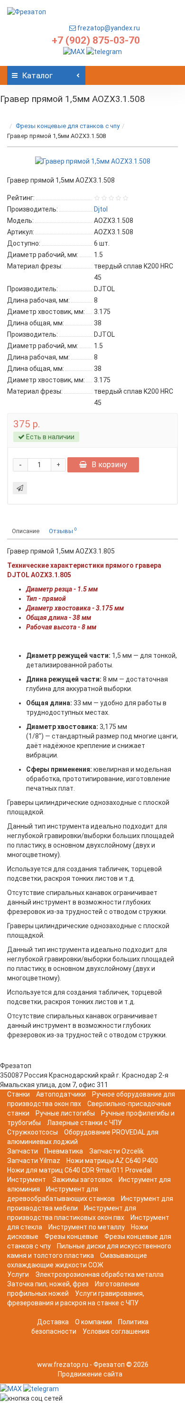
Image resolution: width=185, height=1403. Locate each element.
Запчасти (22, 1151)
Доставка (53, 1322)
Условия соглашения (116, 1331)
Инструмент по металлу (86, 1227)
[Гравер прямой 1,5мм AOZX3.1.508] (92, 161)
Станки (18, 1094)
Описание (25, 531)
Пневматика (63, 1151)
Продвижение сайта (90, 1374)
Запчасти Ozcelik (116, 1151)
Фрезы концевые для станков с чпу (68, 125)
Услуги (18, 1274)
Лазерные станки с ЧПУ (84, 1122)
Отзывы (63, 530)
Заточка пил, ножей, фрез (48, 1284)
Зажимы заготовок (82, 1179)
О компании (93, 1322)
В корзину (109, 464)
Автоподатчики (61, 1094)
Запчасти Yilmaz (33, 1160)
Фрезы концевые (71, 1236)
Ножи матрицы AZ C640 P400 (112, 1160)
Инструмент (26, 1179)
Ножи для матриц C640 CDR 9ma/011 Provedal (79, 1170)
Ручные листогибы (65, 1113)
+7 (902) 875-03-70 (96, 40)
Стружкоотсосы (32, 1132)
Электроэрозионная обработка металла (99, 1274)
